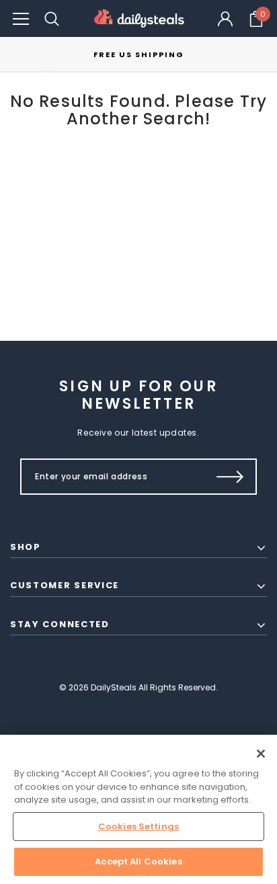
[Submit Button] (230, 476)
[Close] (261, 753)
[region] (138, 809)
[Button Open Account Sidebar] (225, 19)
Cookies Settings (138, 826)
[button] (21, 18)
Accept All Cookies (138, 861)
